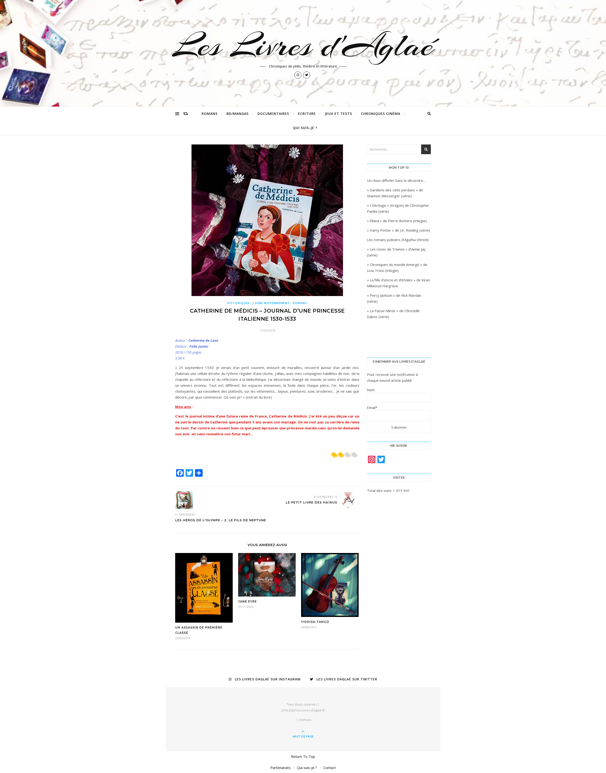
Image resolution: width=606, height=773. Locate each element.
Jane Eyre (247, 601)
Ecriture (307, 113)
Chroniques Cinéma (380, 113)
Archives (305, 720)
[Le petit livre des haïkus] (350, 500)
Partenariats (280, 767)
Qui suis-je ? (305, 128)
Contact (329, 767)
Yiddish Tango (315, 622)
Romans (210, 113)
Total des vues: (380, 490)
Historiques (238, 303)
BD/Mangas (238, 113)
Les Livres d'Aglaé (303, 45)
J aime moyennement (271, 303)
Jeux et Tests (338, 113)
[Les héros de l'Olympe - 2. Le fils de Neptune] (184, 500)
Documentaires (273, 113)
